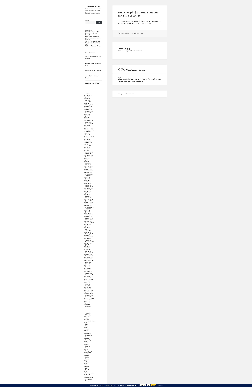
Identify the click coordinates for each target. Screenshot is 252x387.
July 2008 (87, 210)
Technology (88, 374)
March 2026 (88, 103)
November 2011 (89, 155)
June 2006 (87, 246)
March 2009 (88, 197)
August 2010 (88, 175)
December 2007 (89, 218)
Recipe (87, 357)
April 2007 (88, 230)
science (87, 362)
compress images (89, 63)
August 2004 (88, 281)
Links (86, 343)
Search (87, 20)
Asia (86, 322)
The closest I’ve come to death (92, 41)
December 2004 (89, 274)
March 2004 (88, 289)
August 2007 (88, 224)
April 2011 (88, 163)
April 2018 (88, 141)
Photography (88, 351)
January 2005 (88, 273)
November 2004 (89, 276)
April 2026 (88, 101)
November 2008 (89, 204)
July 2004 (87, 282)
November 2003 (89, 295)
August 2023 (88, 122)
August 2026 (88, 95)
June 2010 (87, 179)
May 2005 (87, 267)
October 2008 (88, 205)
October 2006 (88, 240)
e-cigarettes (88, 333)
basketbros (88, 70)
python (87, 355)
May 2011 (87, 161)
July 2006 (87, 245)
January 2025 (88, 109)
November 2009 (89, 188)
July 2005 (87, 263)
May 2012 (87, 149)
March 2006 (88, 251)
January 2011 (88, 168)
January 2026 (88, 106)
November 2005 (89, 257)
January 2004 (88, 292)
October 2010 (88, 172)
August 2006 (88, 243)
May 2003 (87, 304)
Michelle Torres (89, 83)
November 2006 (89, 238)
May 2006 (87, 248)
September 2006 (89, 241)
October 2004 (88, 278)
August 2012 (88, 146)
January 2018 (88, 142)
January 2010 (88, 185)
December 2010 (89, 169)
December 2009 (89, 186)
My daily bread (97, 70)
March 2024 (88, 119)
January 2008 (88, 216)
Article (87, 319)
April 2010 (88, 182)
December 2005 (89, 256)
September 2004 (89, 279)
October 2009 (88, 190)
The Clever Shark (92, 6)
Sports (87, 366)
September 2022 (89, 127)
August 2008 (88, 208)
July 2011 (87, 158)
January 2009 (88, 201)
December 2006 (89, 237)
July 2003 (87, 301)
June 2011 (87, 160)
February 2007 (89, 234)
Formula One (88, 335)
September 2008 (89, 207)
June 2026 (87, 98)
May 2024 (87, 117)
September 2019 (89, 136)
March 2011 (88, 164)
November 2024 (89, 111)
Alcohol (87, 318)
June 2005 (87, 265)
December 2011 (89, 153)
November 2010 (89, 171)
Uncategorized (89, 377)
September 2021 (89, 130)
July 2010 (87, 177)
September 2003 (89, 298)
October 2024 (88, 112)
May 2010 (87, 180)
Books (86, 327)
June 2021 (87, 135)
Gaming (87, 338)
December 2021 (89, 128)
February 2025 (89, 108)
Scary (86, 360)
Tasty (86, 371)
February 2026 (89, 105)
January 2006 (88, 254)
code (86, 330)
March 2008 (88, 213)
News (86, 349)
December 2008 (89, 202)
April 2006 (88, 249)
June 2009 (87, 194)
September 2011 (89, 157)
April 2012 (88, 150)
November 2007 (89, 219)
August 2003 (88, 300)
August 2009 (88, 191)
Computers (88, 332)
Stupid (87, 369)
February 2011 (89, 166)
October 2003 (88, 296)
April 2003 (88, 306)
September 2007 (89, 223)
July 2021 (87, 133)
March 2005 (88, 270)
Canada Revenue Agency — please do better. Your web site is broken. (93, 38)
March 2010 (88, 183)
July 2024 (87, 114)
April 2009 (88, 196)
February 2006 (89, 252)
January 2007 (88, 235)
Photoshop (88, 352)
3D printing (88, 314)
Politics (87, 354)
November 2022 (89, 125)
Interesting (88, 340)
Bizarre (87, 324)
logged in (128, 51)
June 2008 (87, 212)
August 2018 (88, 139)
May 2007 (87, 229)
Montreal (87, 346)
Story (86, 368)
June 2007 (87, 227)
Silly (86, 363)
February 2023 (89, 124)
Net (86, 347)
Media (87, 344)
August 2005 (88, 262)
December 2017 (89, 144)
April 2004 (88, 287)
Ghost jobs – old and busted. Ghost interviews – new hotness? (92, 33)
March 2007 (88, 232)
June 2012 (87, 147)
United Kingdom (89, 379)
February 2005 (89, 271)
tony (132, 33)
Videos (87, 380)
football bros (88, 76)
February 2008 (89, 215)
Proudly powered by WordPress (126, 94)
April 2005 (88, 268)
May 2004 (87, 285)
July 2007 (87, 226)
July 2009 (87, 193)
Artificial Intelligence (90, 321)
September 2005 (89, 260)
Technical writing (89, 373)
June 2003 (87, 303)
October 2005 (88, 259)
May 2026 (87, 100)
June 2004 (87, 284)
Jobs (86, 341)
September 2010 (89, 174)
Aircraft (87, 316)
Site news (87, 365)
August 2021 (88, 131)
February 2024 (89, 120)
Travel (87, 376)
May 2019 (87, 138)
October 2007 (88, 221)
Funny (87, 336)
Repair (87, 358)
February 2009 (89, 199)
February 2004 (89, 290)
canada (87, 329)
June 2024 (87, 116)
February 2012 (89, 152)
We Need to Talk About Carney (93, 46)
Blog (86, 325)
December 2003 (89, 293)
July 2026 (87, 97)
